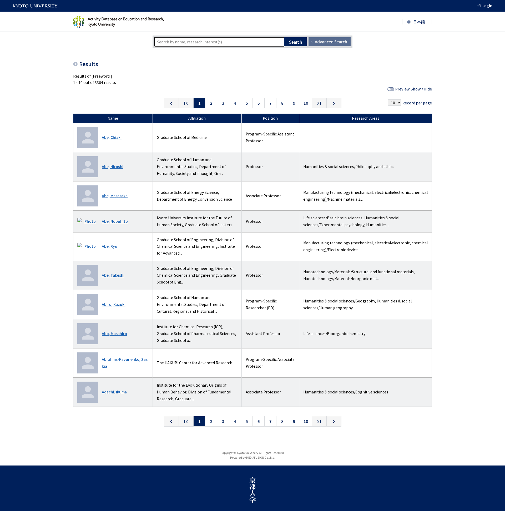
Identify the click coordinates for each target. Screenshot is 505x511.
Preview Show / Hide (413, 89)
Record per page (417, 102)
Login (487, 5)
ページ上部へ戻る (495, 455)
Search (295, 42)
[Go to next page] (333, 103)
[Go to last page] (319, 103)
